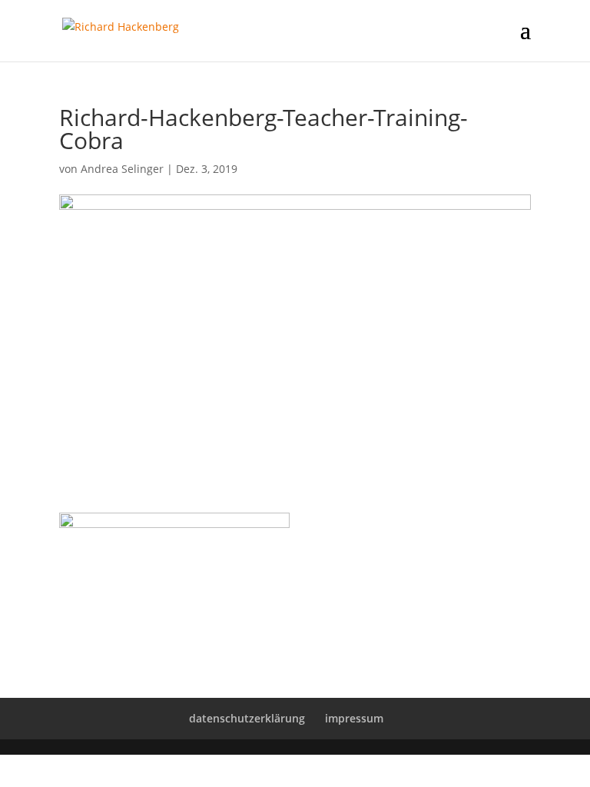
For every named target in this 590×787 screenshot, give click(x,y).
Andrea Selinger (122, 168)
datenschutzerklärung (247, 718)
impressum (354, 718)
